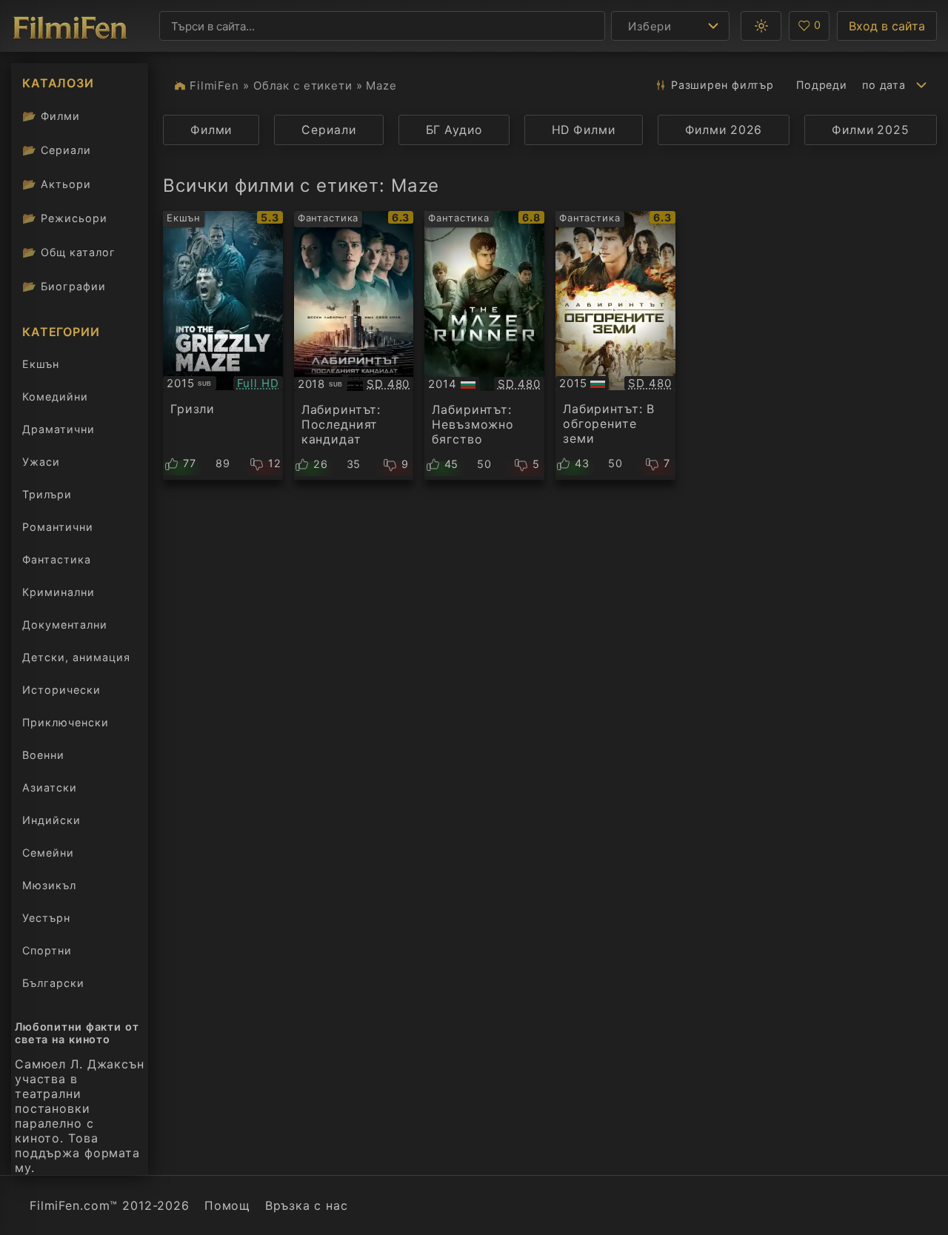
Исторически (61, 689)
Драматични (58, 429)
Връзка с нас (306, 1205)
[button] (761, 26)
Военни (43, 755)
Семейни (48, 852)
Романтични (57, 527)
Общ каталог (69, 252)
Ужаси (41, 461)
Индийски (51, 820)
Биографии (64, 286)
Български (53, 983)
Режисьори (64, 218)
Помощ (227, 1205)
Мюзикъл (49, 885)
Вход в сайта (887, 26)
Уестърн (46, 917)
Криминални (58, 592)
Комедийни (55, 396)
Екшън (40, 364)
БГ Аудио (454, 130)
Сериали (56, 150)
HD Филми (583, 130)
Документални (64, 624)
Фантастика (56, 559)
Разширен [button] (722, 84)
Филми (51, 116)
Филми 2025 (870, 130)
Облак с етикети (303, 85)
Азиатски (49, 787)
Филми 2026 (724, 130)
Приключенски (65, 722)
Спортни (47, 950)
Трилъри (46, 497)
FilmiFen (214, 85)
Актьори (56, 184)
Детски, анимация (76, 657)
